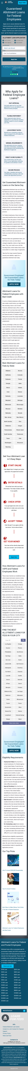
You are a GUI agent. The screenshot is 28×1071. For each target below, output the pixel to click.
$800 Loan (17, 977)
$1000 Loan (17, 980)
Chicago (20, 644)
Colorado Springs (20, 715)
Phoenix (20, 648)
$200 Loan (17, 969)
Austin (20, 659)
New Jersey (8, 417)
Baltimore (8, 695)
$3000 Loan (4, 985)
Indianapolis (8, 667)
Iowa (8, 392)
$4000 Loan (17, 985)
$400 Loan (17, 972)
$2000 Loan (17, 982)
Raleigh (8, 719)
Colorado (20, 375)
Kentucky (8, 396)
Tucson (8, 703)
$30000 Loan (17, 998)
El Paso (8, 683)
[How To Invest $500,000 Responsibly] (13, 861)
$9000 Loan (4, 993)
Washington (8, 442)
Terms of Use (10, 67)
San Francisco (20, 663)
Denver (8, 679)
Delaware (8, 379)
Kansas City (8, 711)
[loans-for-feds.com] (9, 3)
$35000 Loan (4, 1001)
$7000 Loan (4, 990)
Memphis (8, 687)
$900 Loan (4, 980)
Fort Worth (8, 671)
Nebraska (8, 413)
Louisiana (20, 396)
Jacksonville (8, 663)
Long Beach (8, 715)
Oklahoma (8, 426)
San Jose (8, 659)
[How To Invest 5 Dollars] (13, 879)
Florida (20, 379)
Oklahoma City (8, 691)
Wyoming (8, 447)
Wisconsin (20, 442)
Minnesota (8, 404)
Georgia (8, 383)
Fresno (20, 703)
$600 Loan (17, 974)
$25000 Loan (4, 998)
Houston (8, 648)
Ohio (20, 421)
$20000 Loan (17, 995)
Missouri (8, 409)
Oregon (20, 426)
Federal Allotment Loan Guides (11, 1027)
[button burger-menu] (2, 3)
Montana (20, 409)
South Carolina (8, 434)
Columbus (20, 667)
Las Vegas (20, 691)
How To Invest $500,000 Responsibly (12, 870)
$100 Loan (4, 969)
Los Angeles (8, 644)
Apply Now (14, 59)
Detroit (20, 683)
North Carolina (8, 421)
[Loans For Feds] (14, 1018)
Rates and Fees (7, 1035)
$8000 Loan (17, 990)
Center (8, 699)
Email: (3, 50)
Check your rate (7, 966)
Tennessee (20, 434)
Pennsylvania (8, 430)
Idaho (20, 383)
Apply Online (22, 2)
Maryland (8, 400)
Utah (20, 438)
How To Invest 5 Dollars (8, 889)
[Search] (23, 640)
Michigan (20, 400)
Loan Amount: (5, 45)
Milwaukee (20, 695)
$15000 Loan (4, 995)
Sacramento (8, 707)
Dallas (20, 656)
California (8, 375)
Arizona (20, 370)
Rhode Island (20, 430)
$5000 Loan (4, 987)
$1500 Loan (4, 982)
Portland (20, 687)
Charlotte (20, 671)
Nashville (20, 679)
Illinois (8, 387)
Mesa (20, 707)
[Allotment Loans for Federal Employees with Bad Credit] (13, 918)
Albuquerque (20, 699)
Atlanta (20, 711)
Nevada (20, 413)
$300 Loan (4, 972)
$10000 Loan (17, 993)
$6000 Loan (17, 987)
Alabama (8, 370)
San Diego (8, 656)
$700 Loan (4, 977)
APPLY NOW (14, 284)
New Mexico (20, 417)
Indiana (20, 387)
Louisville (8, 675)
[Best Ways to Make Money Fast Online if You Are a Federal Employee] (13, 898)
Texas (8, 438)
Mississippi (20, 404)
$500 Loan (4, 974)
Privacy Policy (7, 1033)
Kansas (20, 392)
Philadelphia (8, 652)
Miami (20, 719)
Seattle (20, 675)
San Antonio (20, 652)
